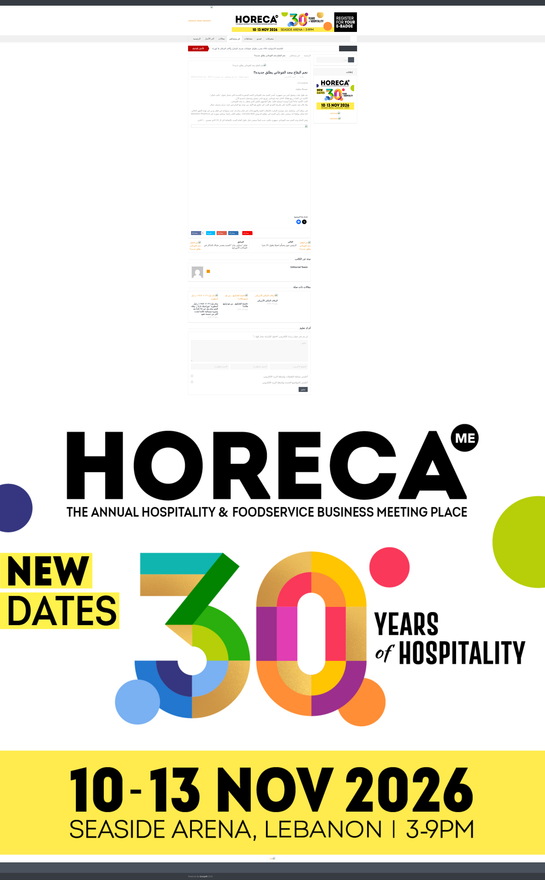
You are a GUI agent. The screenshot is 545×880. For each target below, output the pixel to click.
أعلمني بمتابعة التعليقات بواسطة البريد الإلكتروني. (285, 376)
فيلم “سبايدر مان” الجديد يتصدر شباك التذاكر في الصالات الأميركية (225, 246)
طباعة (301, 77)
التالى (290, 242)
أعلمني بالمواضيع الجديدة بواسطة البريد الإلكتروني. (285, 382)
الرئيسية (197, 38)
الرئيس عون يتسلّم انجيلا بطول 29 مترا (279, 245)
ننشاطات (248, 38)
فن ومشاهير (234, 38)
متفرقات (270, 38)
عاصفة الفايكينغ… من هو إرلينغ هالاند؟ (235, 305)
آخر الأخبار (209, 38)
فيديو (259, 38)
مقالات (221, 38)
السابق (241, 242)
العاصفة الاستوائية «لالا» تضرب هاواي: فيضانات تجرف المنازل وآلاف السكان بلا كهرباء (247, 48)
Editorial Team (197, 77)
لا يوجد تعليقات (243, 77)
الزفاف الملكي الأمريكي (267, 300)
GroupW (203, 876)
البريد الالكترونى (290, 77)
